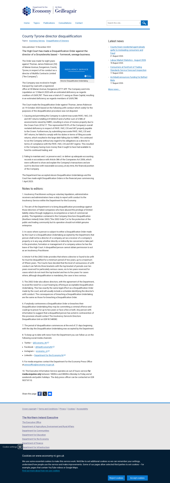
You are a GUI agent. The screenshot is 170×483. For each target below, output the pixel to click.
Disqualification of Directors (57, 41)
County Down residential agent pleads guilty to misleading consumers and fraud (127, 50)
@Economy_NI (40, 343)
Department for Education (34, 435)
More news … (114, 89)
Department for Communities (35, 430)
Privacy (63, 409)
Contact (79, 23)
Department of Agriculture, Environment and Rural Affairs (48, 426)
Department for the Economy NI (49, 355)
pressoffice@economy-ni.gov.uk (39, 364)
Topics (36, 23)
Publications (49, 23)
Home (27, 23)
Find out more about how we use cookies (41, 470)
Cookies (71, 409)
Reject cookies (116, 478)
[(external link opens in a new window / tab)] (40, 394)
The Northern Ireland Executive (40, 417)
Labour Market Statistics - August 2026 (128, 60)
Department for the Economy (35, 439)
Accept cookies (137, 478)
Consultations (65, 23)
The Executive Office (31, 422)
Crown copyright (29, 409)
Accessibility (82, 409)
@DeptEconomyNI (45, 347)
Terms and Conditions (48, 409)
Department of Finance (32, 443)
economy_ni (42, 351)
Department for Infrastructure (35, 447)
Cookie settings (10, 447)
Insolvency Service (37, 41)
